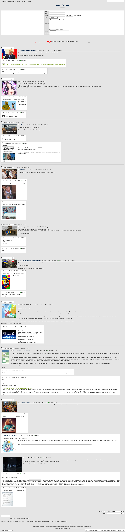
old (33, 521)
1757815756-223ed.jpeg (7, 145)
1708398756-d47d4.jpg (6, 416)
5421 (24, 292)
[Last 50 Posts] (71, 260)
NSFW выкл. (100, 530)
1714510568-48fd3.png (7, 79)
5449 (24, 136)
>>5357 (3, 379)
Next (8, 516)
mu (19, 521)
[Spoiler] (60, 20)
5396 (48, 304)
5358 (26, 414)
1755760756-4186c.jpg (6, 204)
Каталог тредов (62, 7)
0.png (22, 78)
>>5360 (3, 384)
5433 (24, 238)
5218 (62, 260)
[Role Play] (66, 20)
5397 (43, 227)
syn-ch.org (59, 41)
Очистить (115, 530)
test (36, 521)
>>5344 (3, 63)
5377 (24, 370)
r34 (24, 521)
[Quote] (58, 20)
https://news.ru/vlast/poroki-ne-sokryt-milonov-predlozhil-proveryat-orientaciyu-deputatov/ (39, 85)
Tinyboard (67, 523)
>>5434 (5, 245)
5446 (46, 169)
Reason (105, 513)
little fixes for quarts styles (61, 524)
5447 (25, 180)
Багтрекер (46, 521)
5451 (24, 112)
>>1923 (3, 476)
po (21, 521)
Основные (4, 1)
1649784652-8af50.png (26, 257)
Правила (52, 521)
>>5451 (22, 89)
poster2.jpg (24, 204)
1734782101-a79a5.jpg (7, 302)
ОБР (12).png (23, 273)
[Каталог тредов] (21, 518)
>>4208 (27, 265)
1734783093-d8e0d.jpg (7, 224)
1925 (24, 473)
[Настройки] (13, 518)
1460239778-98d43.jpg (7, 48)
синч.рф (69, 41)
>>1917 (3, 477)
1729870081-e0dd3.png (7, 122)
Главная (4, 521)
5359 (38, 435)
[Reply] (60, 50)
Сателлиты (23, 1)
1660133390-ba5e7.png (7, 258)
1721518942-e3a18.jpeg (7, 99)
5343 (24, 271)
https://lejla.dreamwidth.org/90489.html (11, 294)
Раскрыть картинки (91, 530)
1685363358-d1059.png (7, 273)
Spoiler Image (77, 15)
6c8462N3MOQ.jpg (24, 47)
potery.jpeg (23, 145)
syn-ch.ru (64, 41)
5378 (24, 377)
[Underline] (54, 20)
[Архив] (27, 518)
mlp (17, 521)
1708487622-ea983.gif (6, 438)
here (11, 323)
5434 (24, 248)
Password (109, 511)
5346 (24, 488)
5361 (40, 81)
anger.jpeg (22, 99)
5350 (51, 351)
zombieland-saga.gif (23, 438)
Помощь (57, 521)
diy (28, 521)
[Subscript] (68, 20)
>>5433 (3, 250)
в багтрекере (62, 43)
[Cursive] (52, 20)
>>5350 (3, 372)
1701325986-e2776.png (7, 490)
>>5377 (5, 367)
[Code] (62, 20)
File (106, 511)
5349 (52, 402)
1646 (56, 50)
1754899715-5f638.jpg (7, 167)
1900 (46, 457)
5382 (43, 125)
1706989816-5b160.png (7, 400)
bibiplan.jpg (23, 183)
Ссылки (29, 1)
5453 (24, 69)
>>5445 (3, 138)
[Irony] (64, 20)
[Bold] (50, 20)
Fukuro (54, 523)
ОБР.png (23, 122)
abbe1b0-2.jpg (23, 224)
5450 (26, 143)
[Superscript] (70, 20)
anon (14, 521)
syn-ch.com (53, 41)
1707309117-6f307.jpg (7, 348)
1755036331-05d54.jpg (6, 183)
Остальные (17, 1)
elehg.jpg (22, 416)
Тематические (10, 1)
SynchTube (40, 521)
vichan (71, 523)
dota (31, 521)
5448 (24, 202)
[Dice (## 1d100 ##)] (72, 20)
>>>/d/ (88, 43)
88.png (22, 490)
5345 (24, 60)
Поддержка (63, 521)
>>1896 (3, 71)
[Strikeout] (56, 20)
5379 (25, 97)
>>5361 (3, 115)
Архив (62, 8)
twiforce (71, 524)
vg (25, 521)
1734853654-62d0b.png (7, 328)
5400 (24, 326)
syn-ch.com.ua (74, 41)
